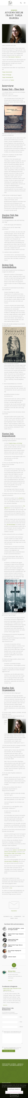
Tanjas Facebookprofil (7, 77)
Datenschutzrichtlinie (8, 1048)
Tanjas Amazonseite (7, 72)
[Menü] (24, 3)
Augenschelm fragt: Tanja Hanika (14, 15)
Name (21, 1016)
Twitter (12, 80)
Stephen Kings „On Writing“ (15, 443)
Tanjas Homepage (6, 74)
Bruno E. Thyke (14, 918)
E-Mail (21, 1021)
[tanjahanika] (14, 33)
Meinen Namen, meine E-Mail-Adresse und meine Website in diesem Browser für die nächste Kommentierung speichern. (12, 1032)
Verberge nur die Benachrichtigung (14, 1092)
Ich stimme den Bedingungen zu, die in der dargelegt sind (12, 1048)
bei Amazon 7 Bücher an (15, 57)
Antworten (10, 980)
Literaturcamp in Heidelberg (11, 861)
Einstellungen (14, 1095)
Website (21, 1026)
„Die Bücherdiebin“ (11, 524)
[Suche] (20, 3)
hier (11, 888)
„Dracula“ (20, 498)
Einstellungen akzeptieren (14, 1089)
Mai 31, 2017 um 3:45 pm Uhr (8, 991)
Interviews (14, 10)
